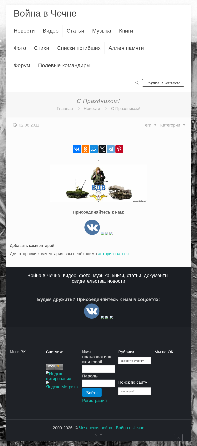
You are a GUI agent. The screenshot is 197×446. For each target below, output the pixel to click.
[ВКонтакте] (77, 149)
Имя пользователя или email (96, 356)
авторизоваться (113, 253)
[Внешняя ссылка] (92, 233)
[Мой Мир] (94, 149)
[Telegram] (111, 149)
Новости (92, 108)
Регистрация (94, 400)
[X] (102, 149)
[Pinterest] (119, 149)
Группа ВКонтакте (163, 83)
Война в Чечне (45, 13)
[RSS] (96, 435)
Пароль (90, 376)
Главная (65, 108)
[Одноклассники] (85, 149)
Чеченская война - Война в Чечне (111, 427)
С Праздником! (125, 108)
